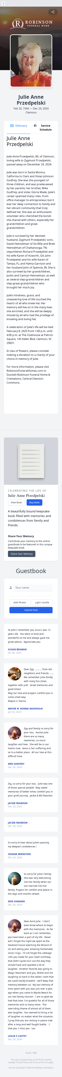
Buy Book (34, 502)
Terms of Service (40, 1062)
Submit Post (31, 610)
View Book (16, 502)
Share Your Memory (22, 553)
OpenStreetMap (34, 1067)
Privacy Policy (22, 1062)
